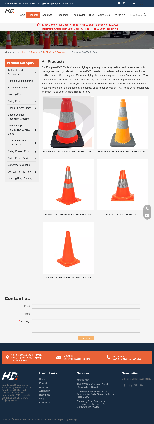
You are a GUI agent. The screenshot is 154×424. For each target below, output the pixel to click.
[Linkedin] (124, 4)
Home (42, 379)
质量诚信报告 (84, 379)
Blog (41, 398)
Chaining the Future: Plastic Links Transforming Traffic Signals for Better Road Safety (95, 394)
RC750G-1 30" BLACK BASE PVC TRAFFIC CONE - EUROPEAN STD (123, 151)
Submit (86, 338)
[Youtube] (134, 4)
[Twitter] (129, 4)
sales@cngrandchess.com (59, 3)
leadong (73, 419)
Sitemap (52, 419)
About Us (43, 387)
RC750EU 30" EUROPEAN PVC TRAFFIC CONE (68, 214)
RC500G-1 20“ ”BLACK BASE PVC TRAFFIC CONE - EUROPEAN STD (68, 151)
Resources (44, 394)
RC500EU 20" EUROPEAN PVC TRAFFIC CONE (68, 277)
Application (44, 391)
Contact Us (44, 402)
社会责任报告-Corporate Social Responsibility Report (92, 385)
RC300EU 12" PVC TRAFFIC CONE (123, 214)
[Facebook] (119, 4)
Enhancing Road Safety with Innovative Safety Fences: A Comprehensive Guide (91, 404)
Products (43, 383)
